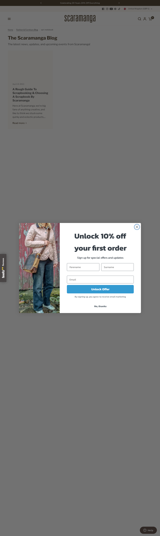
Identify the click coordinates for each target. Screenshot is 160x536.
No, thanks (100, 306)
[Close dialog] (137, 227)
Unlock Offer (100, 289)
